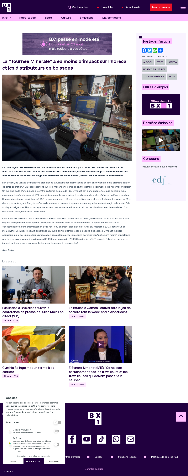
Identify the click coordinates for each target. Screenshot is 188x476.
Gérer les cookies (94, 469)
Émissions (87, 18)
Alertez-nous (161, 7)
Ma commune (111, 18)
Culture (66, 18)
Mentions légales (127, 457)
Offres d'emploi (72, 457)
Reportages (27, 18)
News (172, 76)
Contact (99, 457)
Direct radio (133, 7)
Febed (160, 62)
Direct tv (106, 7)
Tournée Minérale (153, 76)
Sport (48, 18)
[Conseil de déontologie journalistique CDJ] (161, 180)
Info (5, 18)
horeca (172, 62)
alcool (147, 62)
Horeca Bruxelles (154, 69)
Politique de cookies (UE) (164, 457)
